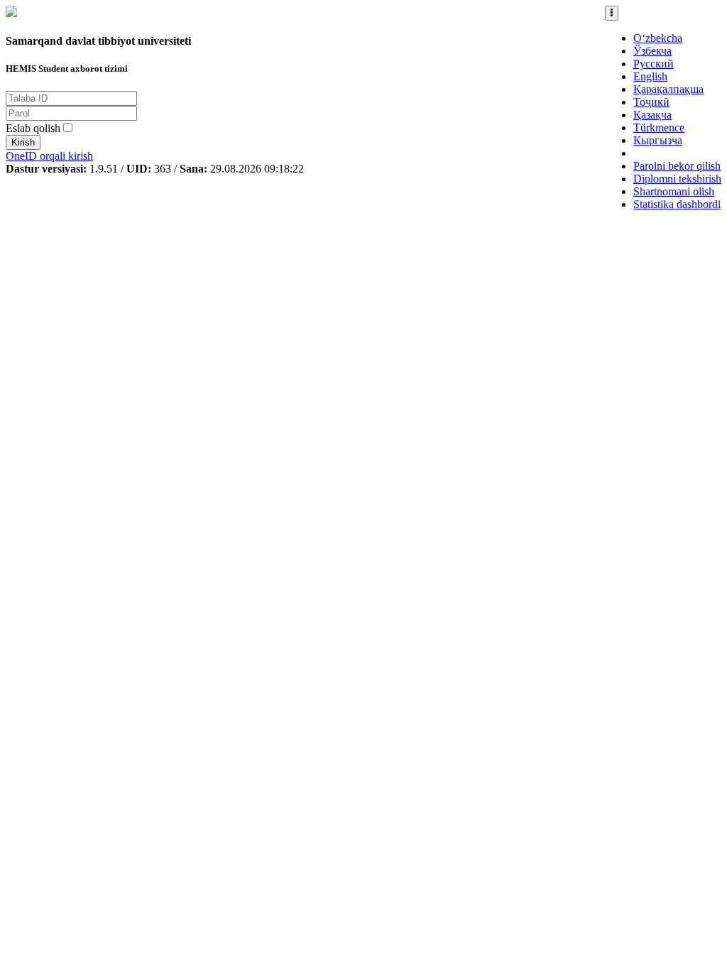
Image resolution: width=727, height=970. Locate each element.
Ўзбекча (652, 51)
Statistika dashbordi (677, 204)
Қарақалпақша (668, 89)
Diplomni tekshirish (677, 179)
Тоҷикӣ (651, 102)
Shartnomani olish (673, 191)
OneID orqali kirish (49, 156)
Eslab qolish (33, 128)
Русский (653, 64)
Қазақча (652, 115)
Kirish (23, 142)
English (650, 76)
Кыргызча (657, 140)
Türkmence (658, 127)
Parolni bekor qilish (677, 166)
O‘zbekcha (657, 38)
